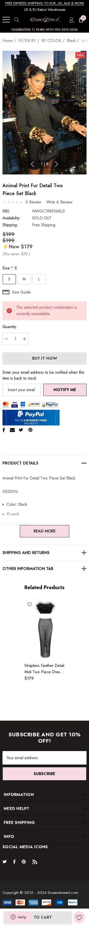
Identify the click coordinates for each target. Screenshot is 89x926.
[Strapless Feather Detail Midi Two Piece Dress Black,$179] (44, 629)
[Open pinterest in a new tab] (24, 861)
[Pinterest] (30, 429)
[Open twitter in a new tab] (5, 861)
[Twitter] (21, 429)
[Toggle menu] (6, 19)
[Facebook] (3, 429)
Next (57, 164)
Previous (32, 164)
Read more (45, 531)
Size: (9, 268)
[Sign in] (71, 19)
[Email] (12, 429)
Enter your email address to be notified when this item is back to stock (43, 375)
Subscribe (44, 774)
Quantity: (9, 327)
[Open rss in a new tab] (35, 861)
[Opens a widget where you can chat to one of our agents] (18, 917)
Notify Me (65, 390)
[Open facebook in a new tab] (14, 861)
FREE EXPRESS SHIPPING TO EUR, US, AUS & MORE (44, 3)
